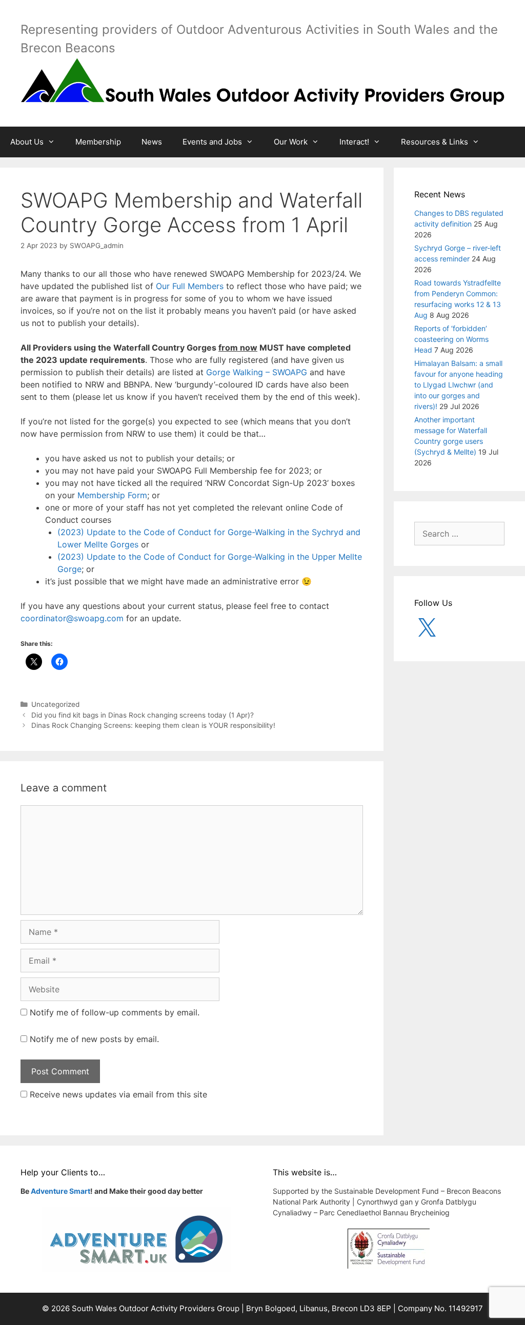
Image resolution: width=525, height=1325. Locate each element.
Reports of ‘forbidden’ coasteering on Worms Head (451, 339)
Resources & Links (434, 142)
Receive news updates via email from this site (117, 1094)
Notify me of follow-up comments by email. (114, 1012)
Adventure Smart (60, 1191)
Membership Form (112, 495)
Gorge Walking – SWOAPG (256, 372)
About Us (27, 142)
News (152, 142)
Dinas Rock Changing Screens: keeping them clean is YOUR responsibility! (153, 725)
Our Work (291, 142)
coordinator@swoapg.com (72, 618)
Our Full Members (190, 286)
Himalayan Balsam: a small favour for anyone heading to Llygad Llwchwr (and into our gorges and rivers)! (458, 385)
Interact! (354, 142)
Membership (98, 142)
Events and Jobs (212, 142)
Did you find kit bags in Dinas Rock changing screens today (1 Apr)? (142, 715)
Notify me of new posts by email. (94, 1039)
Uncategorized (55, 704)
